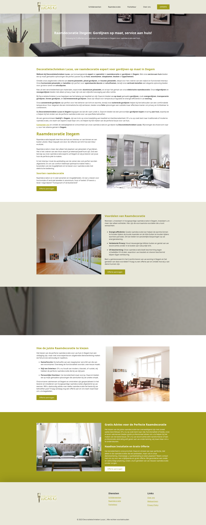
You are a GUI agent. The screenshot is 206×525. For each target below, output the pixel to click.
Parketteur (131, 7)
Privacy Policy (152, 505)
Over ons (147, 7)
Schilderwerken (95, 7)
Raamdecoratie (114, 7)
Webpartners (152, 501)
